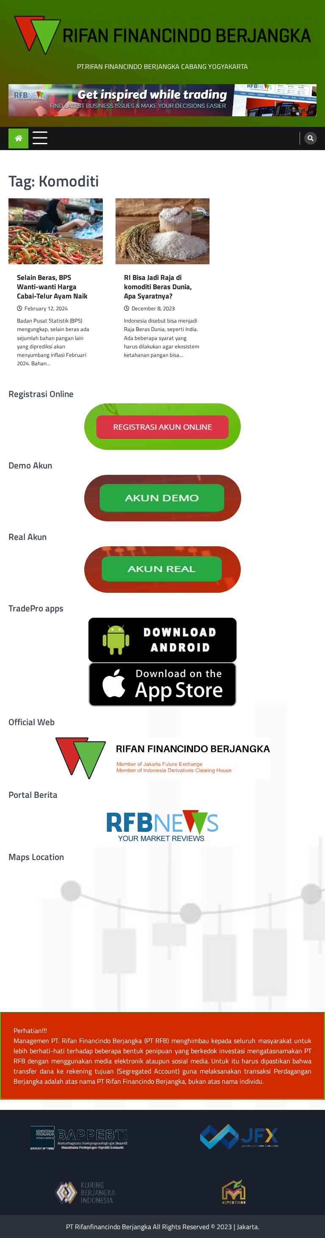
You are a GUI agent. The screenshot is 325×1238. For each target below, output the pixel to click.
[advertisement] (162, 100)
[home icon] (18, 138)
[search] (310, 138)
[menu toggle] (40, 138)
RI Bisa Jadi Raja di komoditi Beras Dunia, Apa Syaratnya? (158, 287)
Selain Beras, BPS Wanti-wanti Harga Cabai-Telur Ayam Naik (52, 287)
